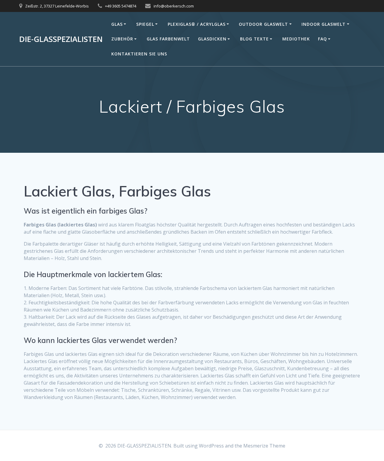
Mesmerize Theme (264, 445)
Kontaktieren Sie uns (139, 54)
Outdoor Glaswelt (263, 24)
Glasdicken (212, 39)
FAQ (322, 39)
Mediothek (296, 39)
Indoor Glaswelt (324, 24)
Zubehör (122, 39)
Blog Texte (254, 39)
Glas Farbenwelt (168, 39)
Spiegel (145, 24)
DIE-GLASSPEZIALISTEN (61, 39)
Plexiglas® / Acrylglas (197, 24)
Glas (117, 24)
